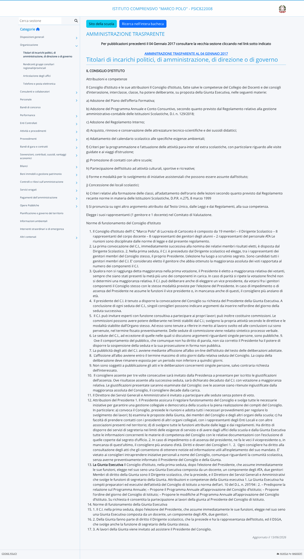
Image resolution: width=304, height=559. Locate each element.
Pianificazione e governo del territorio (41, 213)
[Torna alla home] (38, 29)
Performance (27, 115)
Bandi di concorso (30, 107)
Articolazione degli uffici (37, 76)
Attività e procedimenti (33, 131)
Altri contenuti (28, 237)
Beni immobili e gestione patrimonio (41, 174)
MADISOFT (297, 553)
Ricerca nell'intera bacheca (143, 24)
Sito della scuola (101, 24)
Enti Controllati (28, 123)
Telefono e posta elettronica (39, 83)
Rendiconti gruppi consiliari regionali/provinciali (38, 66)
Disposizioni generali (32, 37)
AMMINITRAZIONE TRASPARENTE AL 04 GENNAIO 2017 (186, 53)
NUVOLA (284, 553)
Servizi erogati (28, 189)
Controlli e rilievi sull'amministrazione (41, 182)
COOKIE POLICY (9, 553)
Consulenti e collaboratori (35, 91)
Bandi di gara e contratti (34, 146)
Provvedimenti (28, 138)
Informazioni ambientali (33, 221)
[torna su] (295, 546)
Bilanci (24, 166)
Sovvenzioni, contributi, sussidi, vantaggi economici (43, 156)
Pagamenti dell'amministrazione (38, 197)
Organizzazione (29, 45)
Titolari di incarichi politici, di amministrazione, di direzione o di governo (47, 54)
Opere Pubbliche (29, 205)
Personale (26, 99)
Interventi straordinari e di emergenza (42, 229)
